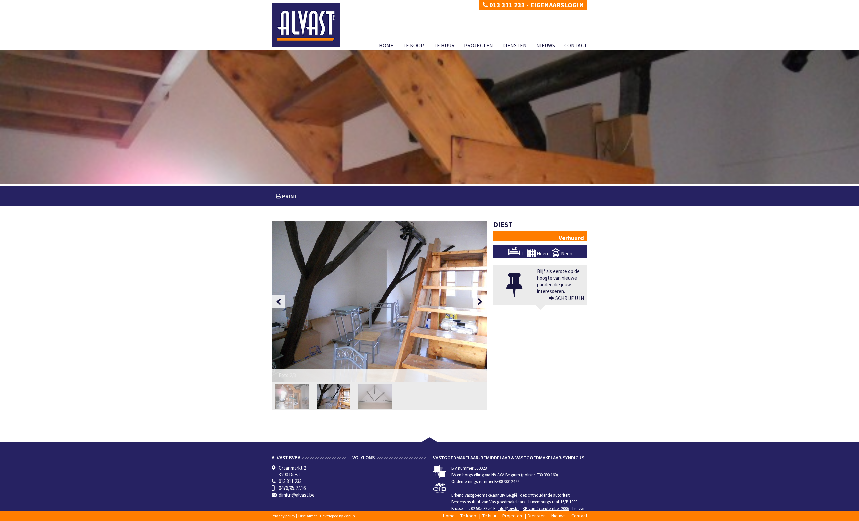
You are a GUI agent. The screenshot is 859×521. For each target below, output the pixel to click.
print (289, 196)
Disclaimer (307, 515)
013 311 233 (506, 5)
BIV (502, 495)
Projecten (478, 45)
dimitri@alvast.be (297, 495)
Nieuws (545, 45)
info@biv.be (508, 508)
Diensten (514, 45)
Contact (575, 45)
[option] (379, 301)
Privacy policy (283, 515)
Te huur (444, 45)
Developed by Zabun (337, 515)
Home (386, 45)
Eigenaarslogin (557, 5)
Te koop (413, 45)
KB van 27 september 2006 (546, 508)
